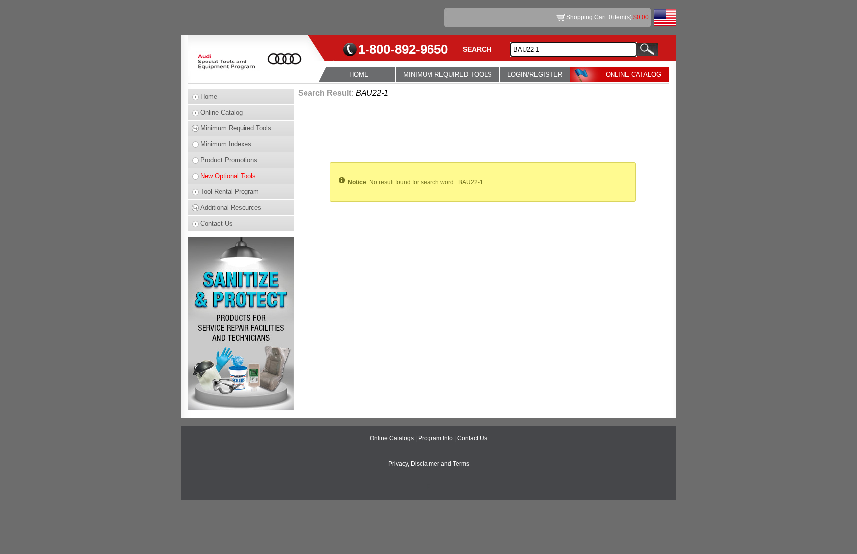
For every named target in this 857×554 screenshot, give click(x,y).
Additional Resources (230, 207)
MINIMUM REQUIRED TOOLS (447, 74)
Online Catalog (221, 112)
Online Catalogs (392, 438)
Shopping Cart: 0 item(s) (599, 17)
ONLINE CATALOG (633, 74)
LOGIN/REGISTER (534, 74)
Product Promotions (228, 160)
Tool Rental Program (229, 191)
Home (208, 96)
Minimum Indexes (225, 144)
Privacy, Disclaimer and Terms (428, 463)
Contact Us (216, 223)
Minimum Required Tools (235, 128)
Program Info (436, 438)
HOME (358, 74)
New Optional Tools (228, 176)
